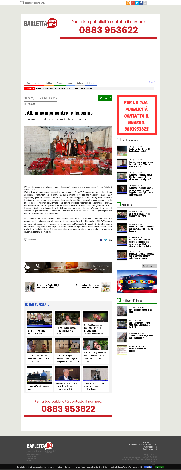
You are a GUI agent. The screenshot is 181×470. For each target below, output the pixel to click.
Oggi (28, 83)
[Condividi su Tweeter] (105, 241)
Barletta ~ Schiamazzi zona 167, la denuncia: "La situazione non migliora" (64, 88)
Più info (148, 467)
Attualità (60, 83)
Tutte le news (148, 266)
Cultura (80, 83)
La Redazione (148, 443)
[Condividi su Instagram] (110, 241)
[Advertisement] (90, 60)
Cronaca (38, 83)
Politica (49, 83)
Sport (70, 83)
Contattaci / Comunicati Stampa (141, 445)
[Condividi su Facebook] (101, 241)
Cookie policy (148, 449)
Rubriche (91, 83)
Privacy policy (148, 447)
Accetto (159, 467)
